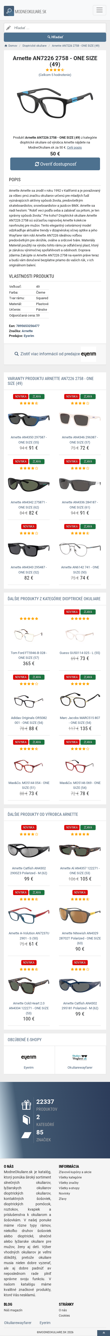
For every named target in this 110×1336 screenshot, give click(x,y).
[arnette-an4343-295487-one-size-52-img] (29, 550)
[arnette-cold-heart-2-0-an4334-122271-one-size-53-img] (29, 986)
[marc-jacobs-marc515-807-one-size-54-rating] (80, 684)
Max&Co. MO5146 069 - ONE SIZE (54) (80, 785)
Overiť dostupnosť (58, 164)
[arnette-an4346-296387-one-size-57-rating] (80, 403)
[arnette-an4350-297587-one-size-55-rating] (29, 403)
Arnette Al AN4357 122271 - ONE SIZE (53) (80, 870)
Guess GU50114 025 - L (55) (80, 653)
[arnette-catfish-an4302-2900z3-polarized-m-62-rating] (29, 834)
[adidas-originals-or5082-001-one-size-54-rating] (29, 684)
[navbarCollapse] (99, 10)
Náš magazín (13, 1310)
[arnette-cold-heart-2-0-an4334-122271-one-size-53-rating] (29, 969)
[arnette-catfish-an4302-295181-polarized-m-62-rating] (80, 969)
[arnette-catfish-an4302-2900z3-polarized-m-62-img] (29, 851)
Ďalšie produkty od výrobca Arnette (43, 814)
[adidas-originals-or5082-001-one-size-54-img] (29, 700)
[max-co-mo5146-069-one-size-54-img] (80, 765)
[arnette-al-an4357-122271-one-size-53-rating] (80, 834)
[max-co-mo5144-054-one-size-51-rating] (29, 749)
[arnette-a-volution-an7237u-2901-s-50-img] (29, 915)
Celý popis (74, 147)
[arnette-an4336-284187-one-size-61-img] (80, 485)
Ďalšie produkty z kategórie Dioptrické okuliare (54, 598)
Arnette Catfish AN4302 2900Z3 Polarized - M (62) (28, 870)
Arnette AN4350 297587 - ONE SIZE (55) (29, 439)
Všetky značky (69, 1183)
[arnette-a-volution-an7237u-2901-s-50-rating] (29, 899)
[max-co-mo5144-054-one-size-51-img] (29, 765)
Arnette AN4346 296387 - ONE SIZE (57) (80, 439)
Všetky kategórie (70, 1177)
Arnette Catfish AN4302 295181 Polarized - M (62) (80, 1005)
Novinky (64, 1193)
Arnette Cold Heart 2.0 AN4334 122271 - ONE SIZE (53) (29, 1008)
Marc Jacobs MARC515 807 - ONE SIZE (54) (80, 720)
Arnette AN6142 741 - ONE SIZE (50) (80, 569)
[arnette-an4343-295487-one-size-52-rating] (29, 533)
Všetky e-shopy (69, 1188)
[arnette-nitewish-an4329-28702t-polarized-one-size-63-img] (80, 915)
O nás (63, 1310)
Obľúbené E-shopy (24, 1039)
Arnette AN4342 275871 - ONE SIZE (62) (29, 504)
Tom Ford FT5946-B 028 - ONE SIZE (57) (29, 655)
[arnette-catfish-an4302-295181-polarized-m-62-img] (80, 986)
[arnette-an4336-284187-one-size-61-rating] (80, 468)
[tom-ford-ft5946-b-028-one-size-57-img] (29, 635)
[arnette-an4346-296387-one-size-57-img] (80, 420)
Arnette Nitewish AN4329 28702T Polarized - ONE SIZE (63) (80, 938)
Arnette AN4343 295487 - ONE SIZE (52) (29, 569)
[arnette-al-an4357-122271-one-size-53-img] (80, 851)
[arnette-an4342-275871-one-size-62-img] (29, 485)
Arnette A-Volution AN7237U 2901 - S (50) (29, 935)
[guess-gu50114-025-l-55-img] (80, 635)
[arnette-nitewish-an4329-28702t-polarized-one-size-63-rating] (80, 899)
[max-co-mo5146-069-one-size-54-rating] (80, 749)
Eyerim (29, 336)
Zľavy (63, 1199)
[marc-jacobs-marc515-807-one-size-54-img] (80, 700)
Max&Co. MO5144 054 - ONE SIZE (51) (28, 785)
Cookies (64, 1315)
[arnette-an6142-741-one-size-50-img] (80, 550)
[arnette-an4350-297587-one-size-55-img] (29, 420)
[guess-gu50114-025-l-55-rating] (80, 618)
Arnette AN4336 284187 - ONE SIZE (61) (80, 504)
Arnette (27, 331)
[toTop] (103, 1333)
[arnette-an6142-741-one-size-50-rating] (80, 533)
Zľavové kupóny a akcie (75, 1172)
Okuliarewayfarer (17, 1323)
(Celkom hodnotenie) (55, 75)
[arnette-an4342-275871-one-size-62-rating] (29, 468)
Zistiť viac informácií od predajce (50, 353)
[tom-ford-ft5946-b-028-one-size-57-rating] (29, 618)
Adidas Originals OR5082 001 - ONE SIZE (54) (29, 720)
